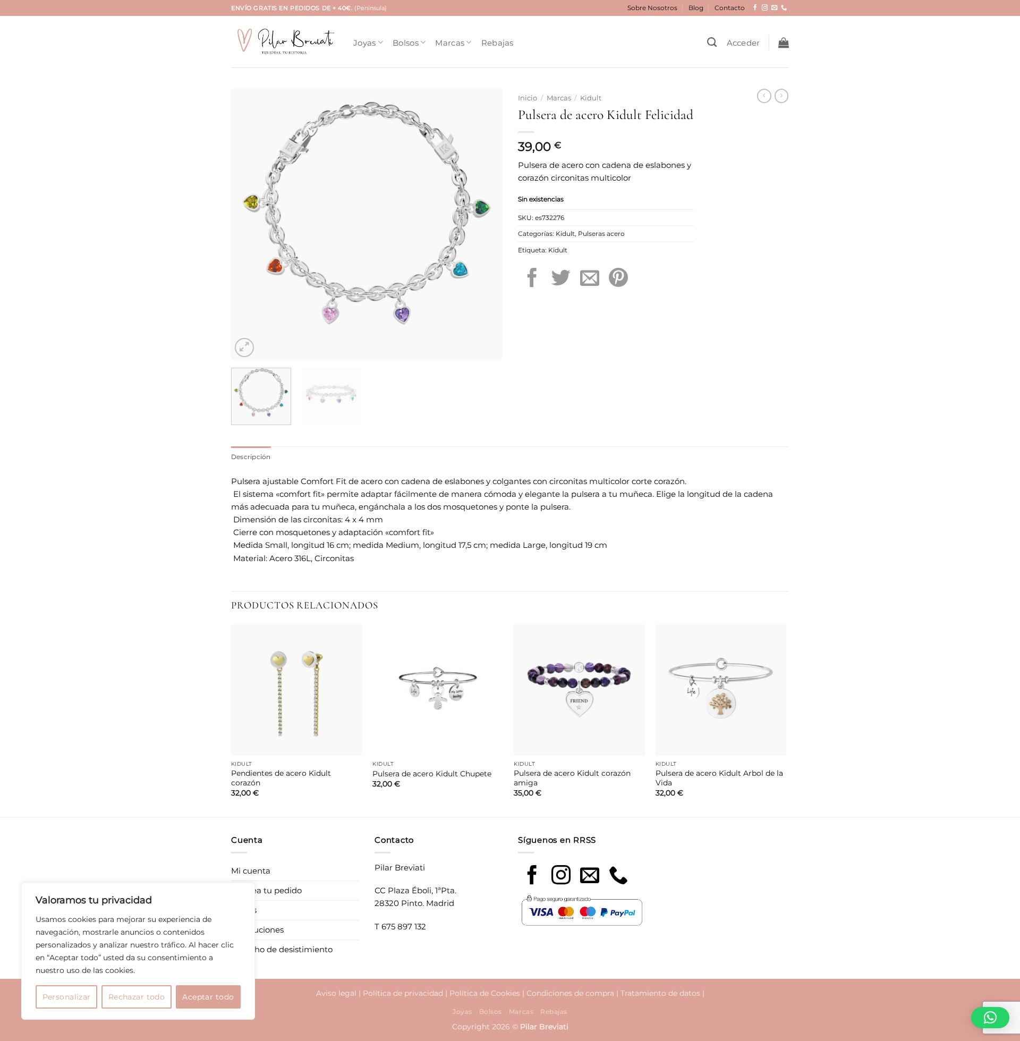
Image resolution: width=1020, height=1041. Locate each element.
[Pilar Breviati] (284, 42)
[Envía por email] (589, 279)
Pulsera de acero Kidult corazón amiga (572, 778)
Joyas (364, 43)
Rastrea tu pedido (266, 890)
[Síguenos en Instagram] (765, 8)
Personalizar (66, 997)
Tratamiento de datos (660, 993)
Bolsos (406, 43)
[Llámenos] (784, 8)
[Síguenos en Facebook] (755, 8)
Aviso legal (336, 993)
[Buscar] (712, 42)
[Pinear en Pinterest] (618, 279)
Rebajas (497, 43)
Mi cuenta (250, 871)
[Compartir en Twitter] (561, 279)
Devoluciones (257, 930)
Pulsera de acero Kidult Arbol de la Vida (719, 778)
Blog (695, 8)
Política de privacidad (403, 993)
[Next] (483, 224)
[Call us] (618, 876)
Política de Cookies (484, 993)
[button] (743, 42)
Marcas (449, 43)
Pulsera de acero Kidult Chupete (431, 773)
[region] (138, 951)
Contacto (730, 8)
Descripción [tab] (251, 457)
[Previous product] (781, 96)
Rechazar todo (136, 997)
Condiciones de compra (570, 993)
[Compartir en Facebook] (532, 279)
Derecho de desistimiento (282, 949)
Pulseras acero (601, 234)
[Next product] (764, 96)
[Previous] (249, 224)
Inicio (527, 98)
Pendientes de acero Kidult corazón (281, 778)
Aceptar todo (208, 997)
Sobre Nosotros (652, 8)
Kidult (590, 98)
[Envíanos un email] (774, 8)
